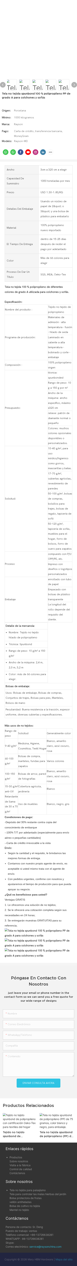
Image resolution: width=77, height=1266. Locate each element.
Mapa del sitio (64, 1259)
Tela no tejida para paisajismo (28, 1190)
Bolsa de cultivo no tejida (25, 1205)
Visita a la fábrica (20, 1165)
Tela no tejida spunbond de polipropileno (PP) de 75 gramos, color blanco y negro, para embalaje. (56, 1134)
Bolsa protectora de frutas (25, 1198)
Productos (16, 1157)
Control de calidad (21, 1169)
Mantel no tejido (19, 1209)
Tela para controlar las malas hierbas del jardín (38, 1194)
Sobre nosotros (19, 1161)
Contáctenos (17, 1173)
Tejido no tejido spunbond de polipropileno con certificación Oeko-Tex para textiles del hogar (18, 1134)
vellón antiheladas (20, 1202)
